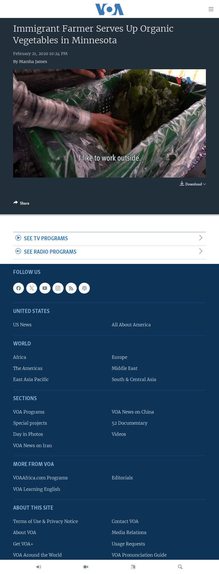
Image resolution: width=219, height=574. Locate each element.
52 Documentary (129, 423)
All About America (131, 324)
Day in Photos (28, 434)
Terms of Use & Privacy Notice (45, 521)
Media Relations (129, 532)
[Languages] (133, 567)
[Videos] (85, 567)
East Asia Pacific (31, 379)
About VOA (24, 532)
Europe (119, 357)
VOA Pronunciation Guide (139, 554)
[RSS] (71, 287)
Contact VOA (125, 521)
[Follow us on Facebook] (18, 287)
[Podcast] (84, 287)
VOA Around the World (37, 554)
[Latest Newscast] (38, 567)
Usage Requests (128, 543)
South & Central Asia (134, 379)
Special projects (30, 423)
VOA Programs (28, 412)
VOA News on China (133, 412)
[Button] (21, 204)
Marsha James (33, 61)
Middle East (124, 368)
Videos (119, 434)
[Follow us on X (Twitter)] (31, 287)
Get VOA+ (23, 543)
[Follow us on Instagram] (57, 287)
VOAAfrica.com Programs (40, 478)
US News (22, 324)
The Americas (27, 368)
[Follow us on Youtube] (44, 287)
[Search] (180, 567)
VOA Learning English (36, 489)
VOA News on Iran (32, 445)
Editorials (122, 478)
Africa (19, 357)
